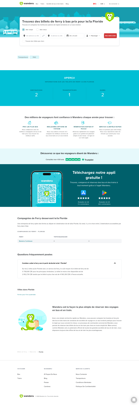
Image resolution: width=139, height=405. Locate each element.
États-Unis (33, 352)
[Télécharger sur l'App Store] (83, 192)
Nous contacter (81, 374)
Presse (46, 382)
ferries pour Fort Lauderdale (26, 294)
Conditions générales (83, 382)
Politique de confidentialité (86, 386)
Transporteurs (23, 57)
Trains (42, 4)
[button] (95, 4)
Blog (67, 4)
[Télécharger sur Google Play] (104, 192)
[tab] (29, 30)
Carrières (47, 386)
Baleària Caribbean (25, 241)
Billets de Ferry (22, 352)
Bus (37, 4)
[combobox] (31, 35)
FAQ (34, 57)
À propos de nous (50, 374)
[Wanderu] (27, 4)
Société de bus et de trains (55, 4)
